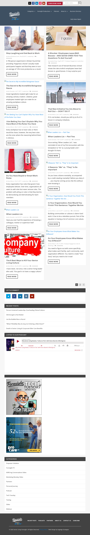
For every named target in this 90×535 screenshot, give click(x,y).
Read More (11, 74)
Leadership (30, 56)
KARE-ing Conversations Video (16, 472)
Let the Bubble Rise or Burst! (15, 319)
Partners (9, 482)
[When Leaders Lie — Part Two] (66, 132)
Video (8, 504)
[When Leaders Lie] (24, 209)
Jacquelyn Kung (53, 61)
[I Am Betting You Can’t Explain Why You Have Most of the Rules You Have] (24, 116)
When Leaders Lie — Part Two (61, 137)
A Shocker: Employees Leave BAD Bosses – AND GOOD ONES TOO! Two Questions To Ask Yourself (65, 55)
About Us (63, 11)
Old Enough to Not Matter (15, 315)
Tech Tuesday (10, 495)
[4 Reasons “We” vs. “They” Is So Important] (66, 163)
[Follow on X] (29, 3)
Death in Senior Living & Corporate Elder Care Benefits (24, 328)
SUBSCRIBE (76, 520)
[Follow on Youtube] (43, 3)
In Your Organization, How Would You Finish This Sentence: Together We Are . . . (65, 205)
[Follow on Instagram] (40, 3)
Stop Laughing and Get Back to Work (23, 53)
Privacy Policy (43, 529)
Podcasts (56, 11)
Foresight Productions (43, 11)
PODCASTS (41, 520)
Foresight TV (10, 468)
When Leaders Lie (14, 214)
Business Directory (75, 11)
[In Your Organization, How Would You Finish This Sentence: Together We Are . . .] (66, 197)
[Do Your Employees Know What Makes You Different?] (66, 232)
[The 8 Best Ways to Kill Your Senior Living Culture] (24, 246)
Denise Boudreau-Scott (13, 56)
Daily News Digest (75, 19)
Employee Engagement (71, 61)
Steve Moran (11, 127)
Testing (8, 500)
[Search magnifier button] (79, 3)
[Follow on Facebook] (33, 3)
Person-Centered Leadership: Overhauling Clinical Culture (25, 310)
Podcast (9, 491)
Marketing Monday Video (14, 477)
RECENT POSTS (32, 520)
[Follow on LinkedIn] (36, 3)
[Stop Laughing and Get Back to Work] (24, 38)
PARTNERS (50, 520)
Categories (30, 11)
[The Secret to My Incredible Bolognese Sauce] (24, 81)
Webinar (9, 509)
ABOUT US (58, 520)
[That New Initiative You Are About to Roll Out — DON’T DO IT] (66, 94)
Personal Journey (12, 486)
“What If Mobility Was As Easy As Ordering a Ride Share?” (25, 324)
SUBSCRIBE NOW (54, 3)
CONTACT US (67, 520)
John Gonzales (11, 91)
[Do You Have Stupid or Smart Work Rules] (24, 161)
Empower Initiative (12, 463)
